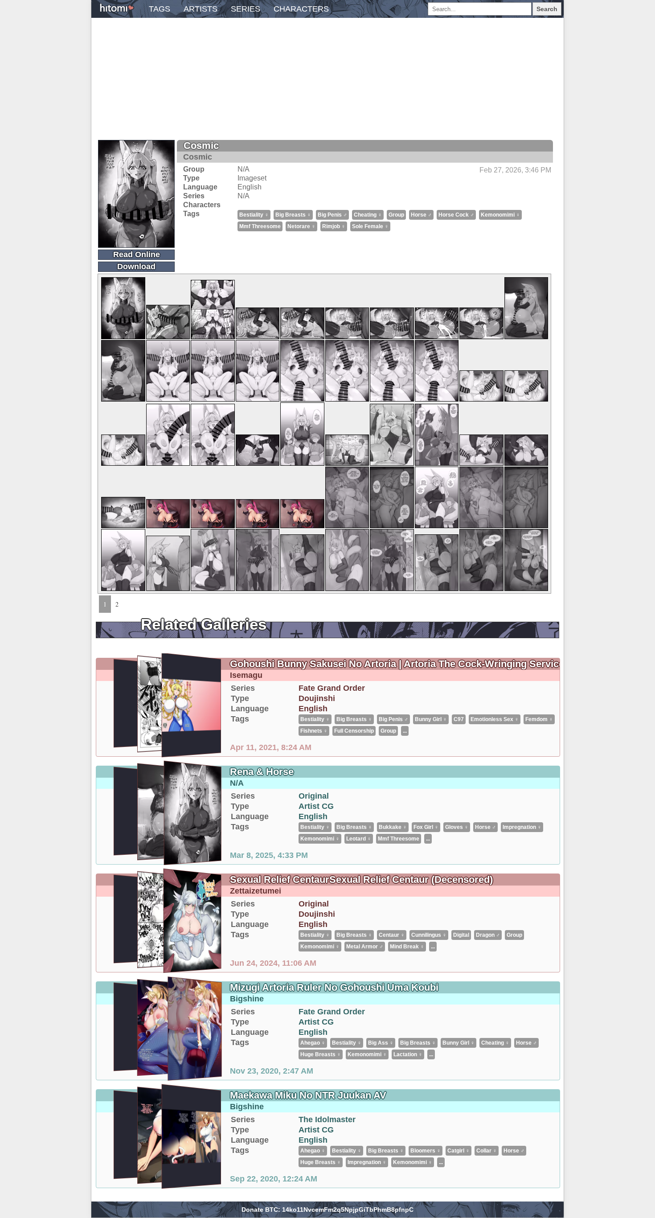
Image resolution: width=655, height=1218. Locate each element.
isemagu (246, 675)
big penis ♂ (332, 215)
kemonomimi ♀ (500, 215)
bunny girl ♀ (431, 719)
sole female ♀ (370, 226)
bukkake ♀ (393, 827)
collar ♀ (486, 1151)
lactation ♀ (407, 1054)
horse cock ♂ (456, 215)
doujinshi (317, 698)
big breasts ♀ (293, 215)
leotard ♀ (358, 839)
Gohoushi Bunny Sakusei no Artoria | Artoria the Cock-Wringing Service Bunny (413, 663)
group (396, 215)
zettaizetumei (255, 890)
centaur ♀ (392, 935)
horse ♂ (421, 215)
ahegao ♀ (312, 1043)
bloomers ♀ (425, 1151)
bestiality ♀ (254, 215)
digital (461, 935)
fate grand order (332, 688)
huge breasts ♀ (320, 1054)
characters (301, 8)
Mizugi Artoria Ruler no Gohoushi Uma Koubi (334, 987)
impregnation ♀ (522, 827)
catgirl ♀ (458, 1151)
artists (200, 8)
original (314, 795)
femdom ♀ (539, 719)
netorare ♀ (301, 226)
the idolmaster (327, 1119)
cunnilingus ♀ (428, 935)
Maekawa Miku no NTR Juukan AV (308, 1095)
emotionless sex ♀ (495, 719)
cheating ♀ (368, 215)
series (245, 8)
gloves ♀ (456, 827)
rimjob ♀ (333, 226)
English (249, 187)
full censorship (354, 731)
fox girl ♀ (425, 827)
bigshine (247, 998)
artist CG (316, 806)
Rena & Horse (262, 771)
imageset (251, 178)
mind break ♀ (407, 946)
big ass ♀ (380, 1043)
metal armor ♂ (364, 946)
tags (159, 8)
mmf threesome (260, 226)
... (405, 731)
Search (546, 8)
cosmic (201, 145)
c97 (459, 719)
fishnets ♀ (314, 731)
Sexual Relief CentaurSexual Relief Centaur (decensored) (361, 879)
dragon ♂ (488, 935)
